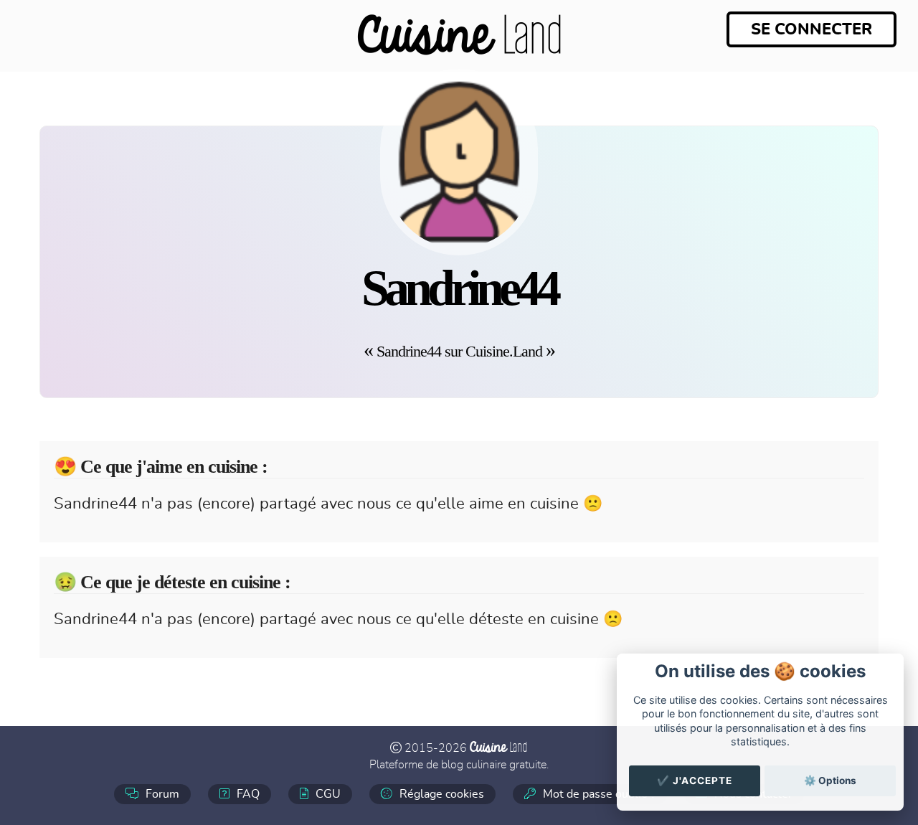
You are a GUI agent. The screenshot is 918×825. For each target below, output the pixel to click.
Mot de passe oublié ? (598, 794)
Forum (161, 794)
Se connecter (811, 29)
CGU (327, 794)
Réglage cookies (440, 794)
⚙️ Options (830, 780)
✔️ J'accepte (694, 780)
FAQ (247, 794)
